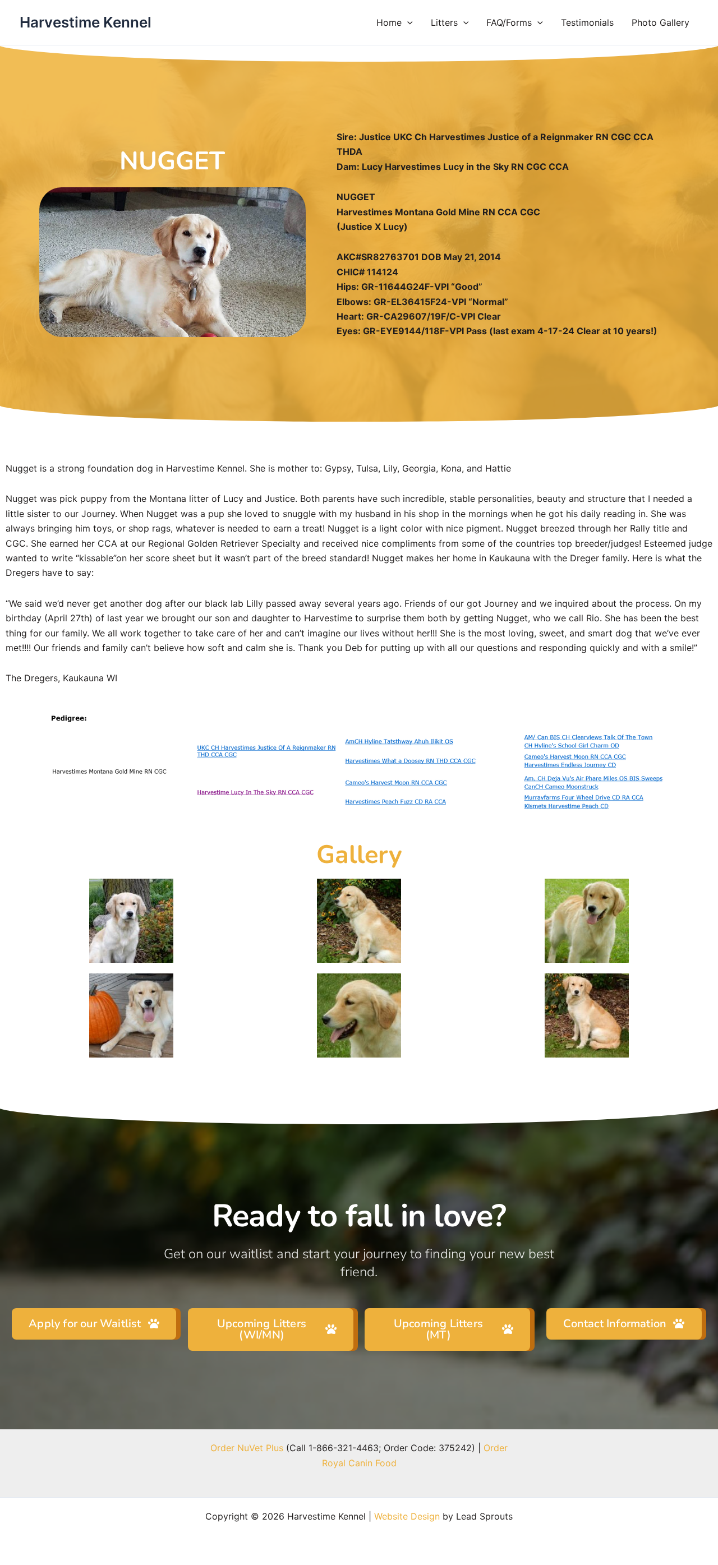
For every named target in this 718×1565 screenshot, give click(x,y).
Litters (444, 22)
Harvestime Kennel (85, 22)
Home (389, 22)
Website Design (407, 1516)
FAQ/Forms (509, 22)
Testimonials (587, 22)
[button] (407, 22)
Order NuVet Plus (246, 1447)
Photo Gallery (660, 22)
